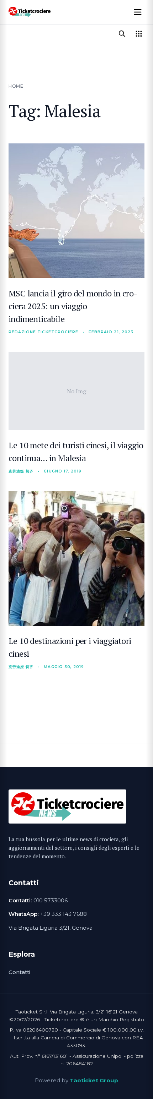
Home (16, 86)
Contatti (19, 972)
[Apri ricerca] (122, 33)
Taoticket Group (94, 1080)
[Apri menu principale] (137, 12)
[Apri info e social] (138, 33)
